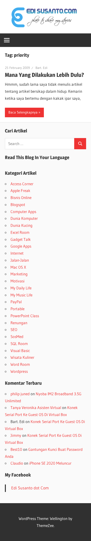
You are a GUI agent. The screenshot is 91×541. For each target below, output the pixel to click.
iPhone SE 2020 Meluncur (50, 463)
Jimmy (15, 435)
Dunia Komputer (24, 218)
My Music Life (21, 294)
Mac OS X (18, 267)
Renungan (18, 322)
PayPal (16, 301)
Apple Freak (20, 190)
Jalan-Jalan (19, 260)
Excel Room (19, 232)
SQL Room (19, 343)
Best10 (16, 449)
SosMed (16, 336)
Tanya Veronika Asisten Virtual (35, 407)
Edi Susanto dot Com (30, 488)
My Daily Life (21, 287)
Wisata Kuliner (22, 357)
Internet (17, 253)
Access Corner (21, 183)
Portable (17, 308)
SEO (13, 329)
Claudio (16, 463)
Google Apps (20, 246)
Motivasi (17, 280)
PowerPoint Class (24, 315)
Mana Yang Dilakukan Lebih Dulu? (44, 74)
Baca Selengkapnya (23, 112)
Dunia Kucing (21, 225)
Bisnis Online (21, 197)
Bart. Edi (41, 68)
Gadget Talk (20, 239)
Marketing (19, 273)
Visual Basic (20, 350)
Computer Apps (23, 211)
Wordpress (19, 371)
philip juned (20, 393)
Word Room (20, 364)
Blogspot (17, 204)
